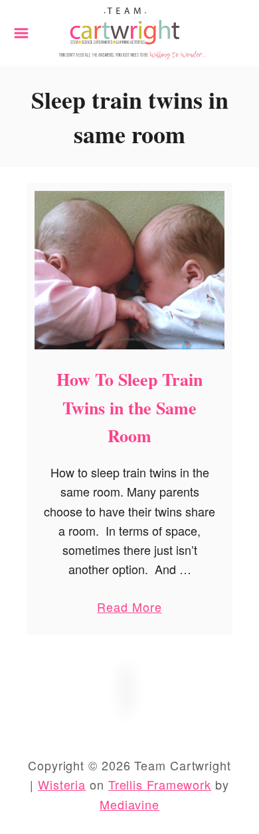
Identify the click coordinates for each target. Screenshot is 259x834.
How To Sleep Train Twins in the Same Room (129, 407)
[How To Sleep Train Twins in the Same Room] (129, 270)
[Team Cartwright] (129, 31)
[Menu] (21, 33)
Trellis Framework (159, 784)
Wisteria (62, 784)
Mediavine (129, 804)
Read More (129, 609)
